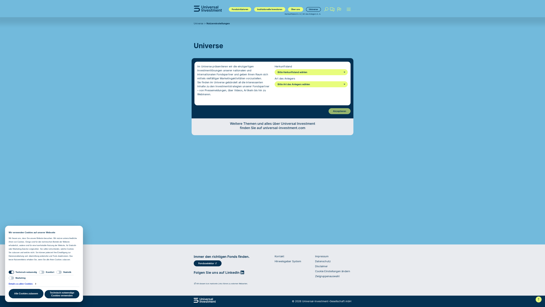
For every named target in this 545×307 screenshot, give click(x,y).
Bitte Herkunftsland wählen (292, 72)
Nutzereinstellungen (218, 23)
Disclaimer (321, 266)
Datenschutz (323, 261)
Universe (313, 9)
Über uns (295, 9)
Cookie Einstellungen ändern (332, 271)
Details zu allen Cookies (21, 284)
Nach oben (539, 299)
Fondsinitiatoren (240, 9)
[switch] (41, 272)
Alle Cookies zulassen (26, 293)
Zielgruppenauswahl (327, 276)
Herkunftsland (283, 66)
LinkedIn (233, 272)
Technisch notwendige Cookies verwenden (62, 294)
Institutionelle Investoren (269, 9)
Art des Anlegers (285, 78)
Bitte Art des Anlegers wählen (294, 84)
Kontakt (332, 13)
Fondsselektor (206, 263)
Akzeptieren (339, 111)
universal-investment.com (284, 128)
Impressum (322, 256)
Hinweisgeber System (288, 261)
